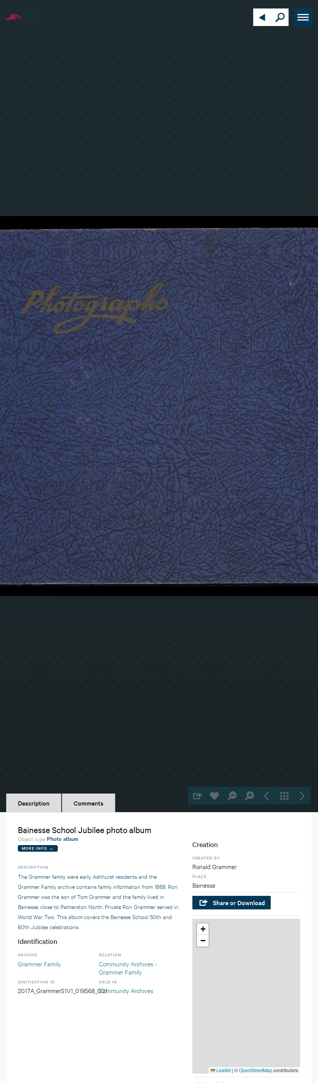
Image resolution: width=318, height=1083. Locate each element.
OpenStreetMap (255, 1070)
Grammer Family (39, 963)
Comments (89, 803)
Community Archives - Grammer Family (128, 967)
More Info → (38, 848)
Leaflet (223, 1070)
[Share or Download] (197, 795)
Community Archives (126, 990)
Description (34, 803)
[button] (203, 929)
